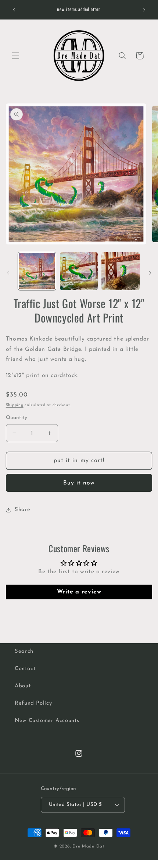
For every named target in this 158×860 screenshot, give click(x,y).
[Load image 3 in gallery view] (120, 271)
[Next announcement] (144, 9)
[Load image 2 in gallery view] (79, 271)
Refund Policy (33, 703)
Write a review (79, 592)
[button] (15, 55)
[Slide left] (8, 273)
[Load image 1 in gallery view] (37, 271)
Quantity (16, 417)
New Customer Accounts (47, 720)
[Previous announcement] (14, 9)
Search (24, 651)
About (22, 686)
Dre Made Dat (88, 846)
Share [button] (22, 509)
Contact (25, 669)
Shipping (15, 405)
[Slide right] (150, 273)
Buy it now (79, 483)
